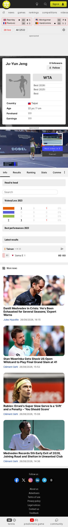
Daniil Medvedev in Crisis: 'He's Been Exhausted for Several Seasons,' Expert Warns (29, 312)
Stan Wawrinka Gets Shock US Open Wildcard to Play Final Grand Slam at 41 (30, 360)
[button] (45, 4)
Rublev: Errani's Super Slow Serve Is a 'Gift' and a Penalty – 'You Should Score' (32, 407)
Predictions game (34, 523)
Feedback (34, 513)
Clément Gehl (10, 366)
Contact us (34, 509)
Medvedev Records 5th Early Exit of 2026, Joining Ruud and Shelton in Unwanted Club (33, 455)
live (7, 29)
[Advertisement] (34, 45)
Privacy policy (34, 501)
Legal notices (34, 505)
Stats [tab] (44, 172)
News (11, 12)
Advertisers (34, 493)
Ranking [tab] (31, 172)
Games (21, 12)
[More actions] (64, 172)
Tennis (11, 523)
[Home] (3, 12)
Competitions (49, 12)
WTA (47, 77)
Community (56, 523)
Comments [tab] (59, 172)
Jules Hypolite (11, 319)
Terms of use (34, 497)
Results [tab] (17, 172)
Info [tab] (5, 172)
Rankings (34, 12)
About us (34, 489)
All (20, 29)
